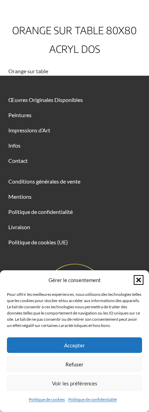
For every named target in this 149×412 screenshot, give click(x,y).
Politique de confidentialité (92, 399)
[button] (138, 280)
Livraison (19, 227)
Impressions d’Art (29, 130)
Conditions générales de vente (44, 181)
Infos (14, 145)
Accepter (74, 345)
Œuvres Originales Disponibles (45, 99)
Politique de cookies (47, 399)
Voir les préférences (74, 383)
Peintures (20, 115)
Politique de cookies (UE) (38, 242)
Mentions (20, 196)
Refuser (74, 364)
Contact (18, 160)
